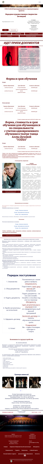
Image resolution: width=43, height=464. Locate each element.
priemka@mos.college (21, 411)
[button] (41, 382)
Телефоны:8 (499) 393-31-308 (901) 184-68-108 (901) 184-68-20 (32, 436)
